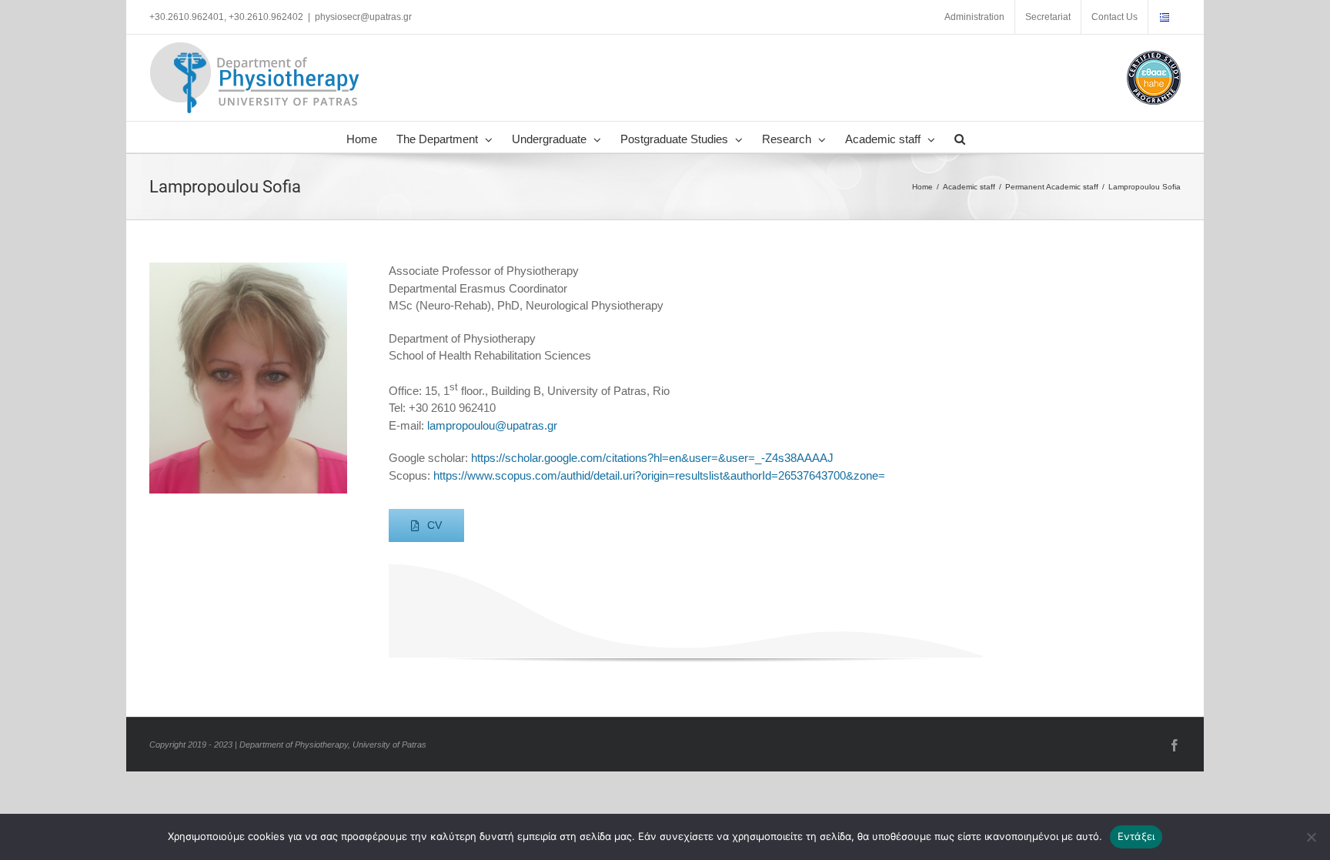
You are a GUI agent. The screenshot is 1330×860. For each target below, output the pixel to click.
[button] (959, 137)
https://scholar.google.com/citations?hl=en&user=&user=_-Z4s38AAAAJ (652, 457)
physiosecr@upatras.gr (363, 17)
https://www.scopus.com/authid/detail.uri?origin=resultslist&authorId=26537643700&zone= (659, 475)
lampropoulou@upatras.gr (492, 425)
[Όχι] (1310, 837)
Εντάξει (1136, 836)
